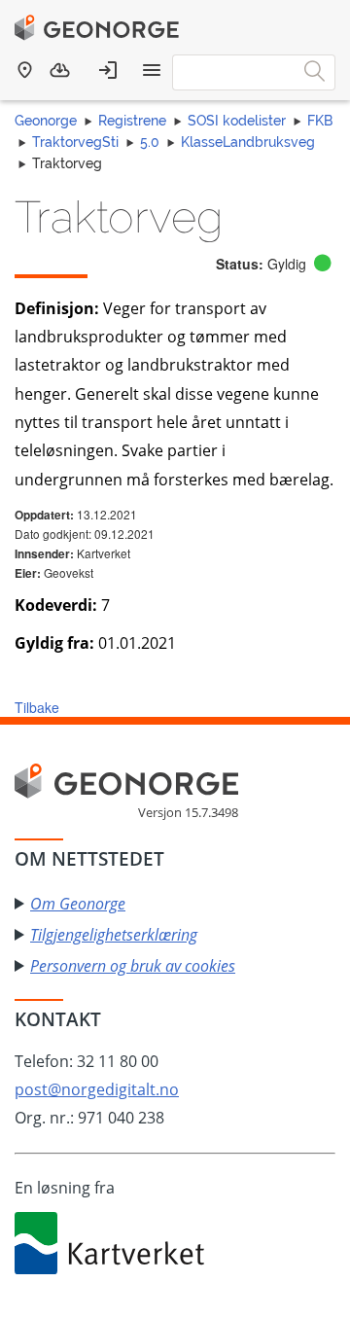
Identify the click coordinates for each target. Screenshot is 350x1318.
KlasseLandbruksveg (248, 142)
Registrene (132, 120)
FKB (319, 120)
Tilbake (37, 707)
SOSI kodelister (237, 120)
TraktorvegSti (75, 142)
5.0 (149, 142)
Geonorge (46, 120)
